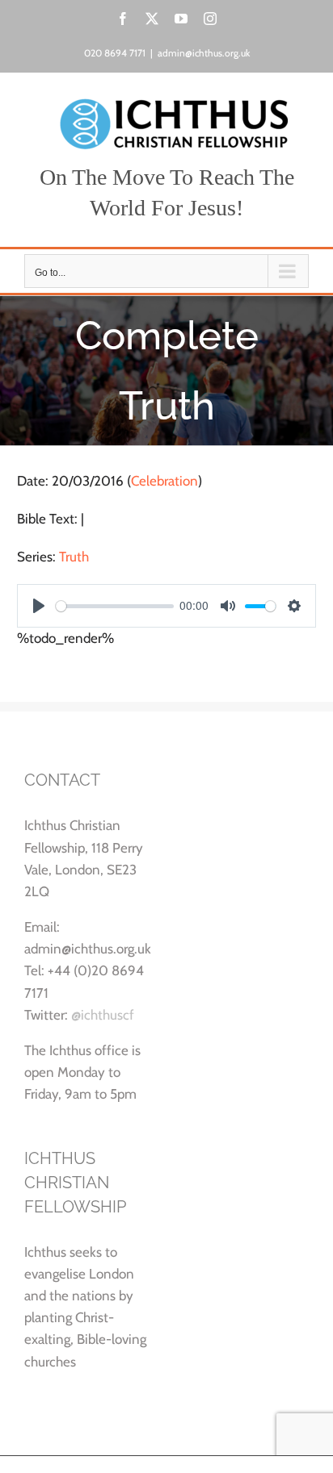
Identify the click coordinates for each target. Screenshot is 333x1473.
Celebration (164, 481)
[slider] (115, 606)
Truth (74, 557)
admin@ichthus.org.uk (204, 53)
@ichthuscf (102, 1015)
